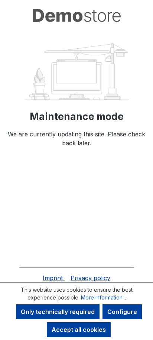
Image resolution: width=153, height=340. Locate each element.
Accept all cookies (79, 329)
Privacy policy (90, 278)
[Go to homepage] (76, 15)
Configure (122, 311)
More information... (103, 297)
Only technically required (58, 311)
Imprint (54, 278)
